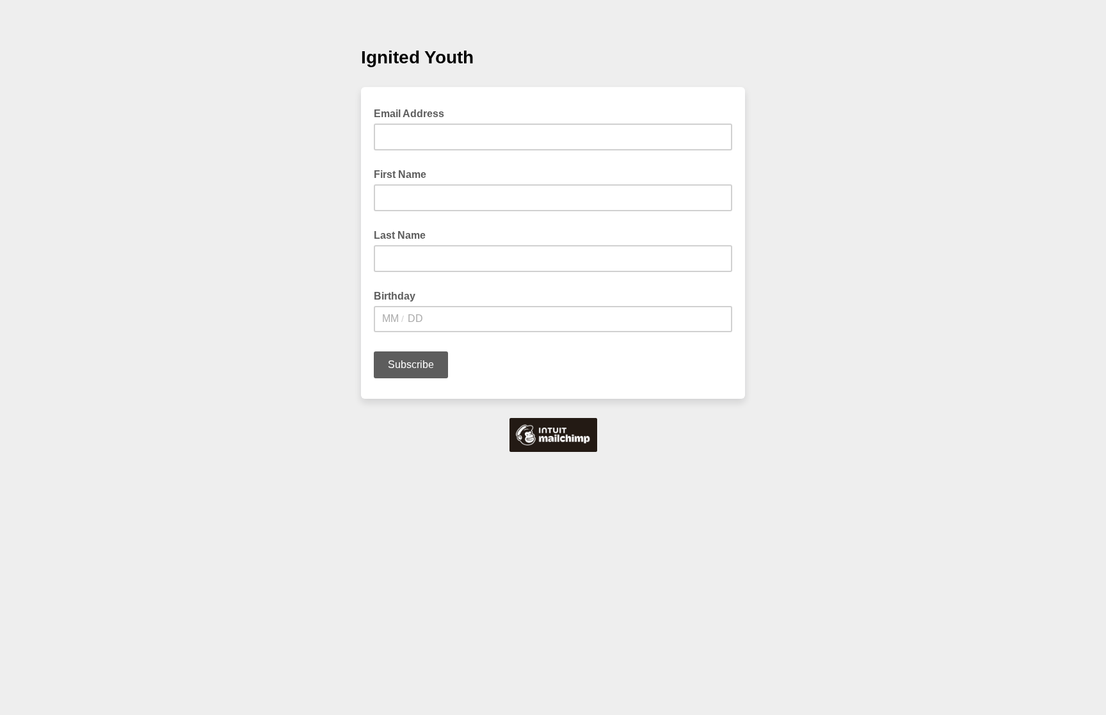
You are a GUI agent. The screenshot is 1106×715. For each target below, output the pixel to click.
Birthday (394, 296)
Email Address (413, 113)
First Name (400, 174)
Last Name (400, 235)
